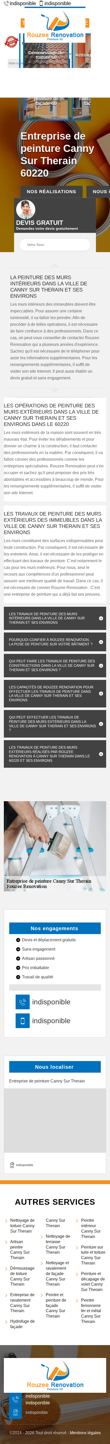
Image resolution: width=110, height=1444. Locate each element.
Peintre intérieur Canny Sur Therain (91, 1228)
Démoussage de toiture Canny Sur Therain (22, 1276)
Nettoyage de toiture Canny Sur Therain (22, 1225)
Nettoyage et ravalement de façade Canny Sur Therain (57, 1273)
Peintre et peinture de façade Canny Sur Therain (56, 1305)
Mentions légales (85, 1433)
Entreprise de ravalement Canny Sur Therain (22, 1303)
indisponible (23, 3)
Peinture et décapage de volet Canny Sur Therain (93, 1281)
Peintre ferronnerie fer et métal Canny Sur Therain (91, 1311)
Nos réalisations (51, 191)
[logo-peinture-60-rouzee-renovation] (55, 25)
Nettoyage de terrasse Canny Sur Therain (58, 1244)
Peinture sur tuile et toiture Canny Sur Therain (93, 1255)
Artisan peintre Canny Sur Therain (20, 1250)
